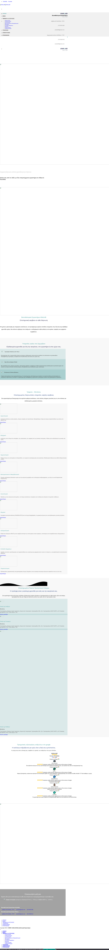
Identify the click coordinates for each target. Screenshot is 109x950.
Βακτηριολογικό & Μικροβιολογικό (11, 23)
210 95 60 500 (61, 25)
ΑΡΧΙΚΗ (4, 13)
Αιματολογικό (7, 20)
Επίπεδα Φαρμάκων (9, 25)
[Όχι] (55, 949)
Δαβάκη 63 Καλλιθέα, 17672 (57, 21)
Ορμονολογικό (8, 27)
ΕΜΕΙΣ (4, 16)
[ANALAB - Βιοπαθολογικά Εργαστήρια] (5, 4)
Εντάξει (45, 949)
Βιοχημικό (7, 24)
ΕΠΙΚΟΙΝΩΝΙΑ (6, 35)
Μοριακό (6, 26)
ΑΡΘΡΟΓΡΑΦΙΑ (6, 32)
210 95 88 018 (61, 39)
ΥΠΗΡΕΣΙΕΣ (5, 30)
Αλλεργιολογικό (8, 21)
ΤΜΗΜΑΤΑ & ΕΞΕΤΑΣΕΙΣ (8, 18)
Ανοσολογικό (7, 22)
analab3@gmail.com (59, 29)
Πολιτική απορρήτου (51, 949)
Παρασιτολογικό (8, 28)
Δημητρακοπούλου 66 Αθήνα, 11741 (55, 35)
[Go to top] (0, 929)
